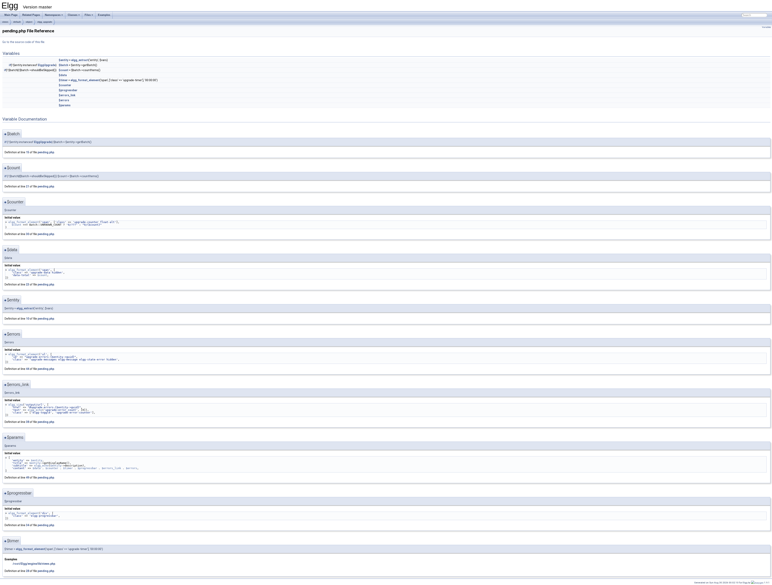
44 (27, 368)
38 (27, 421)
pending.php (46, 152)
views (5, 22)
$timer (63, 80)
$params (65, 105)
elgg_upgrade (44, 22)
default (17, 22)
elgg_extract (79, 60)
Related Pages (31, 14)
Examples (104, 14)
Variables (766, 27)
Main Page (10, 14)
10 (27, 318)
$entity (63, 60)
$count (63, 70)
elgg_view (15, 404)
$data (63, 75)
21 (27, 186)
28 (27, 571)
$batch (63, 65)
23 (27, 284)
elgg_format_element (85, 80)
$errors (64, 100)
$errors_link (67, 95)
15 (27, 152)
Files (88, 14)
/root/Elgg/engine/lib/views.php (34, 563)
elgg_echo (35, 409)
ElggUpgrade (46, 65)
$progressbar (68, 90)
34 (27, 525)
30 (27, 234)
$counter (65, 85)
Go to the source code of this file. (23, 42)
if (10, 65)
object (29, 22)
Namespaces (53, 14)
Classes (72, 14)
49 (27, 477)
